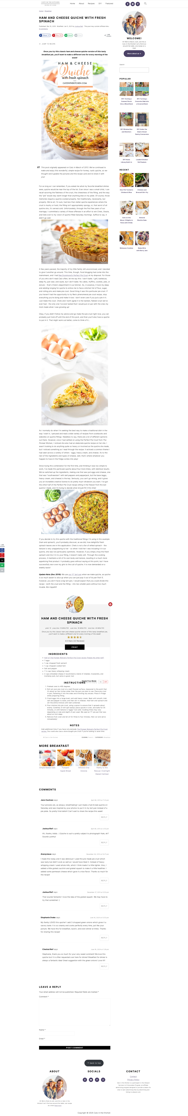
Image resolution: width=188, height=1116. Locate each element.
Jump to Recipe (48, 44)
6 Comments (43, 29)
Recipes (91, 3)
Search (122, 64)
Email (42, 1039)
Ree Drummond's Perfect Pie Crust (73, 275)
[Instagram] (103, 1080)
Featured (109, 3)
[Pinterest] (138, 4)
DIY (100, 3)
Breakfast (48, 11)
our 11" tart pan (75, 574)
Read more (57, 1105)
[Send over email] (2, 565)
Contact (133, 1076)
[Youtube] (133, 4)
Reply (104, 817)
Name (42, 1030)
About (81, 3)
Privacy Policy (133, 1080)
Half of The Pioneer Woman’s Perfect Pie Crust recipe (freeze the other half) (74, 658)
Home (72, 3)
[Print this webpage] (2, 570)
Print (75, 647)
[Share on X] (2, 560)
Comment (44, 997)
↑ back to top (94, 1063)
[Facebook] (127, 4)
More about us (133, 54)
